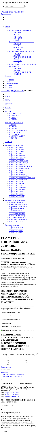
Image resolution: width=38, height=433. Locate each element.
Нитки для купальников (18, 161)
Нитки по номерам (12, 225)
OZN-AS (13, 138)
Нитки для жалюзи (16, 197)
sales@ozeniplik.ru (12, 396)
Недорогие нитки (16, 202)
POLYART (17, 32)
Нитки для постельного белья (20, 166)
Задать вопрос (6, 14)
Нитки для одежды (16, 170)
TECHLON (14, 134)
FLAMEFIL (14, 117)
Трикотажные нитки (17, 212)
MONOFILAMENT (17, 136)
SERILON (17, 49)
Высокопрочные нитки (18, 219)
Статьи (11, 80)
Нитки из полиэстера (17, 215)
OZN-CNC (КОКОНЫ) (18, 130)
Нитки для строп (16, 181)
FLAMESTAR (15, 113)
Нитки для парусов (16, 195)
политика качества (11, 83)
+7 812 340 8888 (18, 12)
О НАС (7, 81)
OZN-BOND (18, 38)
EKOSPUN (18, 36)
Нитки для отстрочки (17, 157)
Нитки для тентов (16, 172)
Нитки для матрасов (17, 174)
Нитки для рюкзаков (17, 193)
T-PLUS (16, 63)
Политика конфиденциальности (12, 374)
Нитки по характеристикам (15, 200)
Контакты (8, 87)
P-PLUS (16, 40)
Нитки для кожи (15, 153)
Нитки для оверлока (17, 183)
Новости (8, 76)
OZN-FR (13, 128)
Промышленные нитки (18, 206)
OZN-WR (13, 127)
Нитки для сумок (16, 191)
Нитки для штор (15, 185)
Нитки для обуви (16, 147)
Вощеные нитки (15, 210)
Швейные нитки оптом (18, 204)
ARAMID (17, 55)
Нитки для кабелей (16, 159)
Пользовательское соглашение (12, 376)
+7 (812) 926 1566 (12, 393)
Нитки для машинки (17, 149)
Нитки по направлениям (14, 145)
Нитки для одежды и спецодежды (21, 51)
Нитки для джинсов (17, 155)
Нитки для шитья (16, 221)
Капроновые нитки (17, 214)
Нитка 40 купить (16, 233)
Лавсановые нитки (16, 208)
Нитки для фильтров (17, 189)
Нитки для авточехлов (18, 180)
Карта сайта (5, 372)
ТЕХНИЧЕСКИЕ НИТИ (22, 57)
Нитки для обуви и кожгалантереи (21, 42)
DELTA (16, 34)
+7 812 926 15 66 (7, 12)
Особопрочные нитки (17, 217)
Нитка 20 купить (16, 229)
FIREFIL (13, 119)
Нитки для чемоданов (17, 187)
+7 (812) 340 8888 (12, 394)
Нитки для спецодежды (18, 162)
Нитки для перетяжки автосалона (22, 178)
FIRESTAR (14, 115)
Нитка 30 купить (16, 231)
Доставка (8, 85)
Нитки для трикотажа (17, 164)
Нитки (7, 27)
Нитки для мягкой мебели (19, 176)
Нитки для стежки (16, 151)
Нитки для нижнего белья (19, 168)
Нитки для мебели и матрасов (20, 30)
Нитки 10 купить (16, 227)
